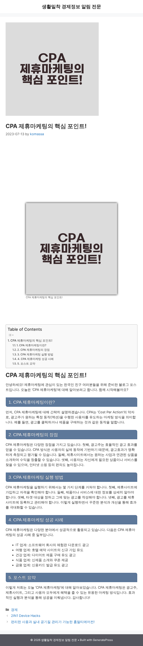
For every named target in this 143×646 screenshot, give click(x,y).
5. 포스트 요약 (26, 363)
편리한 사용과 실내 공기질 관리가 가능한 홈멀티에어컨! (53, 622)
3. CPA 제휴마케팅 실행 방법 (35, 354)
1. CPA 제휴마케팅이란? (31, 345)
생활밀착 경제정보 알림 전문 (71, 6)
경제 (14, 610)
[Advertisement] (71, 170)
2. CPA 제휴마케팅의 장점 (33, 349)
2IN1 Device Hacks (25, 616)
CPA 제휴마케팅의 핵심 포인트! (31, 340)
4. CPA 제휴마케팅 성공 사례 (36, 359)
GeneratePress (103, 640)
